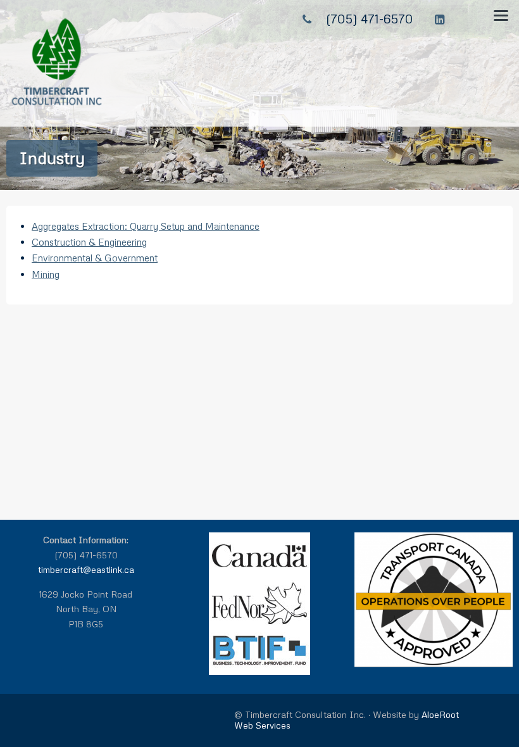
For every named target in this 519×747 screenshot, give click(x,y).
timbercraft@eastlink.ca (86, 569)
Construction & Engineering (89, 242)
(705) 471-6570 (369, 18)
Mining (45, 274)
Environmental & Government (95, 257)
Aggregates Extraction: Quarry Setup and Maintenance (146, 226)
